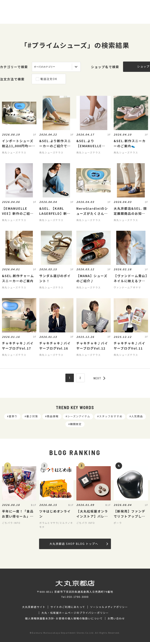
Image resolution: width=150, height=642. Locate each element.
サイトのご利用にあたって (67, 607)
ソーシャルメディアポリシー (109, 607)
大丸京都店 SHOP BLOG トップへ (73, 544)
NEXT (97, 378)
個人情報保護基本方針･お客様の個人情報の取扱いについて (64, 618)
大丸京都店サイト (34, 607)
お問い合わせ (116, 618)
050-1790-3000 (78, 597)
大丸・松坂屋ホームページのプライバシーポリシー (75, 612)
